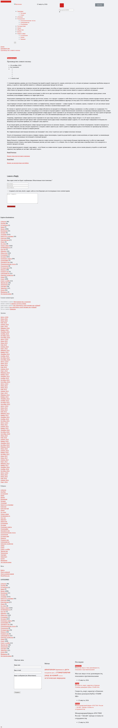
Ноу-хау (3, 249)
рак (53, 673)
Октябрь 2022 (5, 402)
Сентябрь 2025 (5, 337)
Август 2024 (4, 361)
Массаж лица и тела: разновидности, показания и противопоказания (89, 674)
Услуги (3, 290)
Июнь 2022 (4, 410)
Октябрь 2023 (5, 380)
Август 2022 (4, 406)
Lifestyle (20, 17)
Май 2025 (4, 345)
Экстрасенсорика (6, 294)
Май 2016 (4, 478)
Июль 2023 (4, 386)
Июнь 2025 (4, 343)
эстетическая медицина (55, 678)
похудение (48, 673)
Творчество (4, 283)
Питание (23, 13)
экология (61, 675)
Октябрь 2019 (5, 445)
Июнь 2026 (4, 321)
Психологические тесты (27, 21)
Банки (2, 227)
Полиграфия (4, 260)
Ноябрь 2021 (5, 419)
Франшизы (4, 292)
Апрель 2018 (5, 450)
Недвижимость (5, 247)
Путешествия (21, 26)
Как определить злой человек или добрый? (26, 305)
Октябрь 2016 (5, 471)
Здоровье (20, 11)
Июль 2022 (4, 408)
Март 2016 (4, 482)
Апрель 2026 (5, 324)
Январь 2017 (5, 465)
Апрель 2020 (5, 439)
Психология (21, 19)
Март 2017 (4, 462)
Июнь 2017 (4, 458)
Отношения (24, 24)
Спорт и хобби (5, 281)
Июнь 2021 (4, 425)
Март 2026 (4, 326)
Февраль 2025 (5, 350)
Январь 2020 (5, 441)
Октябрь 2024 (5, 358)
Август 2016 (4, 473)
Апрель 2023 (5, 391)
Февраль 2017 (5, 463)
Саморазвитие (24, 22)
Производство (5, 48)
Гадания (22, 39)
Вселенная (4, 231)
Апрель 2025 (5, 347)
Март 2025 (4, 348)
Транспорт (4, 288)
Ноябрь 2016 (5, 469)
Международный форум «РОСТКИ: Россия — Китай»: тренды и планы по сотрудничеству (89, 716)
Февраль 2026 (5, 328)
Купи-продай (5, 240)
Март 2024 (4, 371)
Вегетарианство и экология (22, 302)
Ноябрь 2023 (5, 378)
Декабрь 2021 (5, 417)
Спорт (22, 15)
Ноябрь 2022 (5, 400)
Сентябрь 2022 (5, 404)
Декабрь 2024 (5, 354)
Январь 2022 (5, 415)
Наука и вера (21, 34)
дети (67, 669)
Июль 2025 (4, 341)
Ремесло (3, 270)
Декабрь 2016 (5, 467)
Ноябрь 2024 (5, 356)
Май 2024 (4, 367)
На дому (3, 244)
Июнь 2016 (4, 476)
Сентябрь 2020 (5, 434)
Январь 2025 (5, 352)
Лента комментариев (7, 574)
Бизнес (19, 32)
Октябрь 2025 (5, 336)
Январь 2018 (5, 452)
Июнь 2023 (4, 387)
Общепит (3, 251)
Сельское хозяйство (7, 275)
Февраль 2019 (5, 447)
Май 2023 (4, 389)
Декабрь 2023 (5, 376)
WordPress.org (5, 576)
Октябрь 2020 (5, 432)
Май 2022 (4, 412)
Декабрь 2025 (5, 332)
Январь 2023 (5, 397)
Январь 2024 (5, 374)
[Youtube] (62, 5)
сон (55, 672)
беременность (59, 670)
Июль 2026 (4, 319)
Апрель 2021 (5, 426)
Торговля (3, 286)
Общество (20, 30)
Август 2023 (4, 384)
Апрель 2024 (5, 369)
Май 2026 (4, 323)
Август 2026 (4, 317)
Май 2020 (4, 437)
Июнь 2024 (4, 365)
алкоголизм (50, 669)
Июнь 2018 (4, 449)
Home (2, 47)
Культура (3, 238)
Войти (2, 570)
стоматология (63, 672)
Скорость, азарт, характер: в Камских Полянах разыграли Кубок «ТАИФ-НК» (89, 694)
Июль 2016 (4, 475)
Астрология (24, 35)
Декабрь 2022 (5, 399)
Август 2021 (4, 423)
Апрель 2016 (5, 480)
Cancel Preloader (6, 1)
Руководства (5, 271)
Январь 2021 (5, 428)
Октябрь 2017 (5, 454)
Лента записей (5, 572)
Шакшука (13, 309)
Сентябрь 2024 (5, 360)
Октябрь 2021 (5, 421)
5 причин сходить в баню (18, 304)
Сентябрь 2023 (5, 382)
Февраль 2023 (5, 395)
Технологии (4, 284)
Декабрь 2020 (5, 430)
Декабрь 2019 (5, 443)
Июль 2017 (4, 456)
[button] (99, 4)
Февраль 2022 (5, 413)
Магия (22, 37)
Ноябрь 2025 (5, 334)
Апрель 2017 (5, 460)
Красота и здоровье (7, 236)
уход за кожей (51, 675)
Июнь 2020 (4, 436)
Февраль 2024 (5, 373)
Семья (19, 28)
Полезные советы (6, 259)
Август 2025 (4, 339)
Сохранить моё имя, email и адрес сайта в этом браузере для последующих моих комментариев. (39, 191)
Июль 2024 (4, 363)
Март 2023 (4, 393)
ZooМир (3, 223)
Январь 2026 (5, 330)
